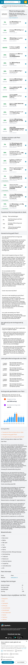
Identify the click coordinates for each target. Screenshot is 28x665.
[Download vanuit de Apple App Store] (9, 637)
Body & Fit (5, 598)
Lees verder (24, 648)
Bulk (3, 601)
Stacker (4, 615)
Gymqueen (5, 603)
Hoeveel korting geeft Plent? (9, 434)
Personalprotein (6, 612)
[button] (14, 659)
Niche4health (5, 610)
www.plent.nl (14, 577)
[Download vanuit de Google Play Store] (18, 637)
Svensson (4, 617)
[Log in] (25, 2)
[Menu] (2, 2)
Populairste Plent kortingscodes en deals (12, 432)
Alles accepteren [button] (8, 662)
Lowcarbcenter (6, 608)
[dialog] (14, 652)
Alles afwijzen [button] (20, 662)
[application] (14, 417)
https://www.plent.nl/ (13, 17)
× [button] (26, 641)
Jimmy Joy (4, 605)
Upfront (4, 619)
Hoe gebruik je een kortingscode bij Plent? (13, 437)
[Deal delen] (22, 2)
